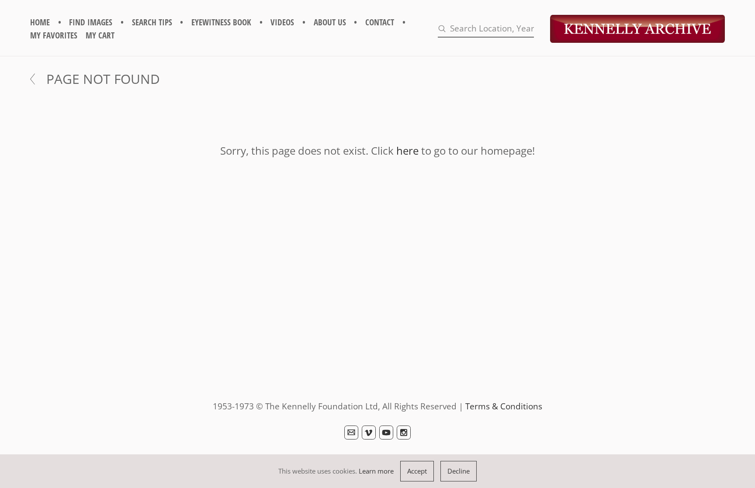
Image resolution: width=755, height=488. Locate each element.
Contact (379, 22)
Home (40, 22)
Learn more (376, 471)
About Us (330, 22)
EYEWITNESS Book (221, 22)
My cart (100, 35)
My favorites (53, 35)
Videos (282, 22)
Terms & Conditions (503, 406)
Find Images (90, 22)
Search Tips (152, 22)
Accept (417, 471)
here (407, 150)
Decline (458, 471)
